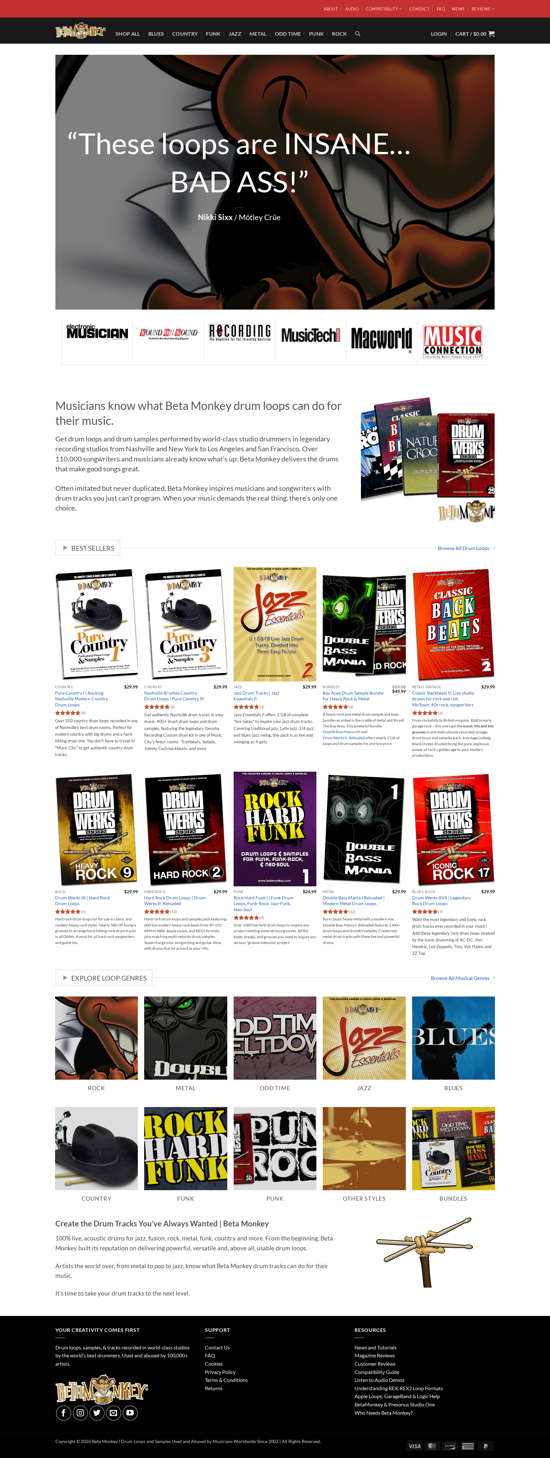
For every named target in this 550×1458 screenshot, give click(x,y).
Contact (419, 8)
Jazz (235, 34)
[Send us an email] (113, 1413)
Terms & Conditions (226, 1380)
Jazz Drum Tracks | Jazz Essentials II (256, 696)
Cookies (214, 1364)
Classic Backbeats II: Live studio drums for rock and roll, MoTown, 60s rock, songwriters (443, 698)
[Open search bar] (357, 33)
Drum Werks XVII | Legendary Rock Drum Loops (441, 900)
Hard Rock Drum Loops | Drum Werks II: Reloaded (175, 900)
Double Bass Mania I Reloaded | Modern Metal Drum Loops (353, 900)
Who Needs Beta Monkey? (383, 1413)
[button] (475, 33)
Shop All (128, 34)
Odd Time (288, 34)
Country (185, 34)
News (458, 8)
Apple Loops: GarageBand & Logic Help (397, 1396)
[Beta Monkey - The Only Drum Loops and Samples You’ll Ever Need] (80, 30)
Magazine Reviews (375, 1355)
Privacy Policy (220, 1372)
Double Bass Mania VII (341, 732)
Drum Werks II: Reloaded (344, 738)
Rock (339, 34)
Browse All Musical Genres (460, 978)
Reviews (481, 8)
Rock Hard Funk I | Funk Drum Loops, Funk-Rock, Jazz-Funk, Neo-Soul (263, 903)
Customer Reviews (375, 1364)
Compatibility (382, 8)
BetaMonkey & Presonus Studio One (395, 1404)
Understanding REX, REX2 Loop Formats (399, 1388)
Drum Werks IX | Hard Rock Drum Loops (82, 900)
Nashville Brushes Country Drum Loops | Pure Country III (174, 696)
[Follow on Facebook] (63, 1413)
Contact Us (217, 1347)
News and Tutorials (376, 1347)
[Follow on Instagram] (80, 1413)
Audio (352, 8)
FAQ (441, 8)
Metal (258, 34)
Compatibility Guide (377, 1372)
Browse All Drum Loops (464, 548)
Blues (156, 34)
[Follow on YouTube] (130, 1413)
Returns (213, 1388)
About (331, 8)
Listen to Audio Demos (380, 1380)
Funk (213, 34)
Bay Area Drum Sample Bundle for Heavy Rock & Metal (353, 696)
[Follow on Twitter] (97, 1413)
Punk (316, 34)
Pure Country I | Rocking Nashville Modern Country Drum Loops (81, 698)
